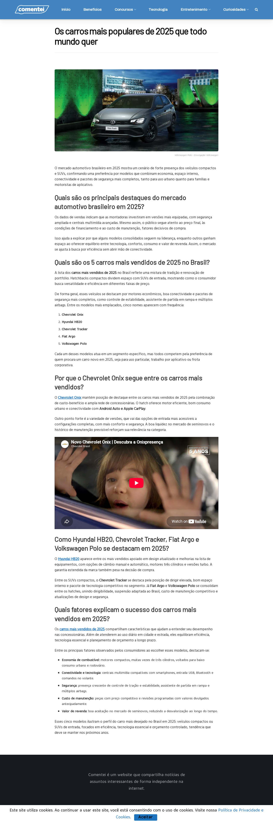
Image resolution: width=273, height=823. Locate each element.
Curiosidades (234, 9)
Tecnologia (158, 9)
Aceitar (145, 817)
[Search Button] (256, 9)
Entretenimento (194, 9)
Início (66, 9)
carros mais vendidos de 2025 (82, 629)
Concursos (124, 9)
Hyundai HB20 (68, 558)
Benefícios (93, 9)
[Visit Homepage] (32, 9)
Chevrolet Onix (69, 397)
